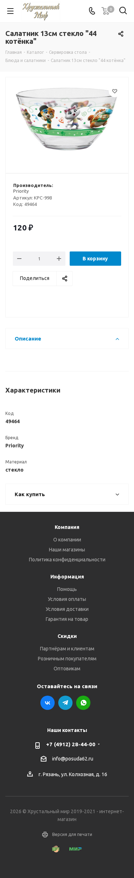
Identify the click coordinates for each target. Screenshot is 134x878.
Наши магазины (67, 549)
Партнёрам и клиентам (67, 648)
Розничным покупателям (67, 658)
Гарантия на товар (67, 619)
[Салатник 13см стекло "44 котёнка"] (67, 122)
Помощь (67, 589)
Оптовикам (67, 668)
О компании (67, 539)
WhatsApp (83, 703)
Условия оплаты (67, 599)
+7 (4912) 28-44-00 (70, 744)
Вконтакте (47, 703)
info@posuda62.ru (72, 759)
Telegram (65, 703)
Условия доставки (67, 609)
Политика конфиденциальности (67, 559)
